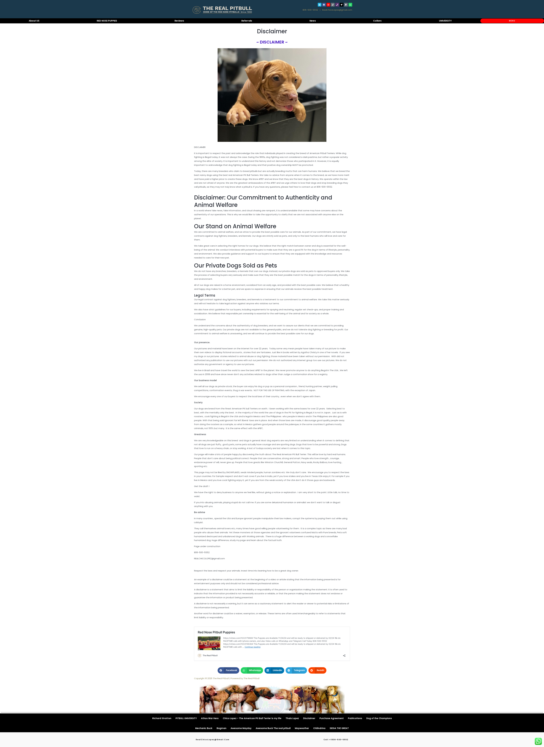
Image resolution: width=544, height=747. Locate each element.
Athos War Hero (210, 718)
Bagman (221, 728)
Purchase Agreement (331, 718)
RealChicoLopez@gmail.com (337, 9)
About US (34, 20)
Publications (355, 718)
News (313, 20)
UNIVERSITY (445, 20)
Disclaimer (309, 718)
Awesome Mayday (241, 728)
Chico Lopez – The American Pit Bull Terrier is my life (252, 718)
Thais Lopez (292, 718)
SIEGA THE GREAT (339, 728)
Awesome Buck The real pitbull (273, 728)
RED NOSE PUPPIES (107, 20)
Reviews (179, 20)
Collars (377, 20)
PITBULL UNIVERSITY (186, 718)
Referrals (246, 20)
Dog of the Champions (379, 718)
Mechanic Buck (203, 728)
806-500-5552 (310, 9)
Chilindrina (319, 728)
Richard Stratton (161, 718)
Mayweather (302, 728)
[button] (228, 670)
